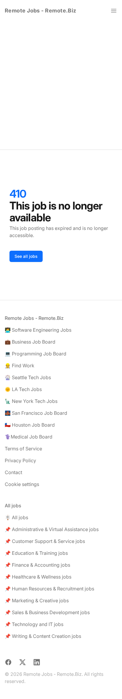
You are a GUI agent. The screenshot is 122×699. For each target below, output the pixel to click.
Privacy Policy (20, 460)
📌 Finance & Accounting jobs (37, 565)
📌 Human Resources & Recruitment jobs (49, 589)
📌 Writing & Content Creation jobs (43, 636)
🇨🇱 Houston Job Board (30, 425)
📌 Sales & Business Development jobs (47, 612)
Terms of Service (23, 449)
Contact (13, 472)
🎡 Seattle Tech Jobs (28, 377)
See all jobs (26, 256)
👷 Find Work (19, 365)
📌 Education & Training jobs (36, 553)
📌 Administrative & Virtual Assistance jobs (52, 529)
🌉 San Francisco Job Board (36, 413)
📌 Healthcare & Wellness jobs (38, 577)
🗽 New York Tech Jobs (31, 401)
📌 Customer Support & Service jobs (45, 541)
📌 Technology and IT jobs (34, 624)
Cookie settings (22, 484)
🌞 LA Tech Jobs (23, 389)
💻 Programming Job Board (35, 354)
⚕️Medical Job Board (28, 437)
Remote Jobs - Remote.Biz (40, 10)
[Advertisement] (61, 85)
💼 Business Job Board (30, 342)
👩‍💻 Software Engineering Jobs (38, 330)
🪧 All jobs (16, 517)
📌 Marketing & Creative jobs (37, 600)
